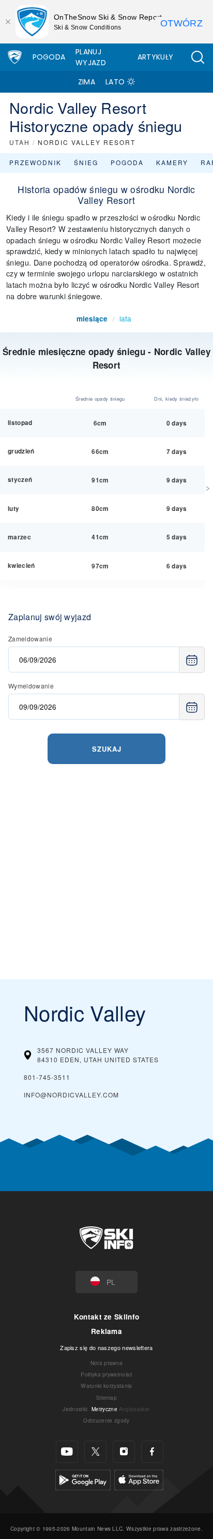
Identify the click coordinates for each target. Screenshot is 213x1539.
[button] (197, 57)
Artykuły (156, 57)
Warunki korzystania (106, 1385)
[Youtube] (67, 1452)
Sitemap (106, 1397)
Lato (115, 82)
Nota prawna (106, 1363)
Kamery (172, 162)
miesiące (92, 319)
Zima (86, 82)
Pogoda (49, 57)
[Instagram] (124, 1452)
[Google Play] (83, 1478)
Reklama (106, 1331)
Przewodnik (35, 162)
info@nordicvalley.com (71, 1094)
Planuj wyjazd (90, 57)
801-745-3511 (47, 1077)
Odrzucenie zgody (106, 1420)
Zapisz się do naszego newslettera (106, 1347)
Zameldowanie (30, 638)
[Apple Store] (138, 1478)
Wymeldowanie (31, 685)
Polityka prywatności (106, 1374)
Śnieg (86, 162)
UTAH (19, 142)
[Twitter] (95, 1452)
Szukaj (106, 749)
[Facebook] (152, 1452)
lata (125, 318)
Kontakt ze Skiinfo (107, 1317)
